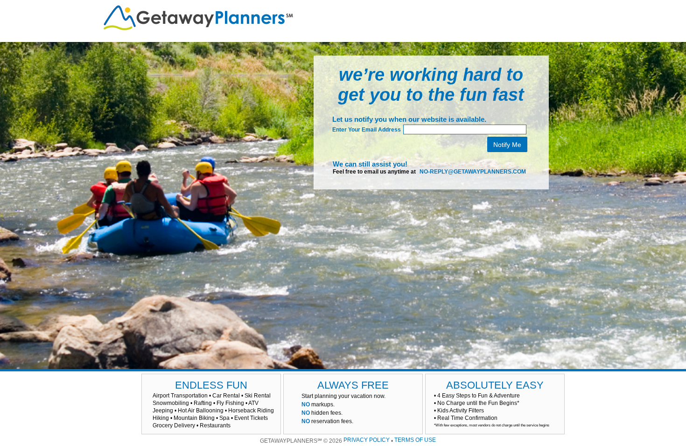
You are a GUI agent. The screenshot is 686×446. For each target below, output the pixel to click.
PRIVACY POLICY (366, 440)
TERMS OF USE (415, 440)
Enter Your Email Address (366, 129)
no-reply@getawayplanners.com (473, 171)
